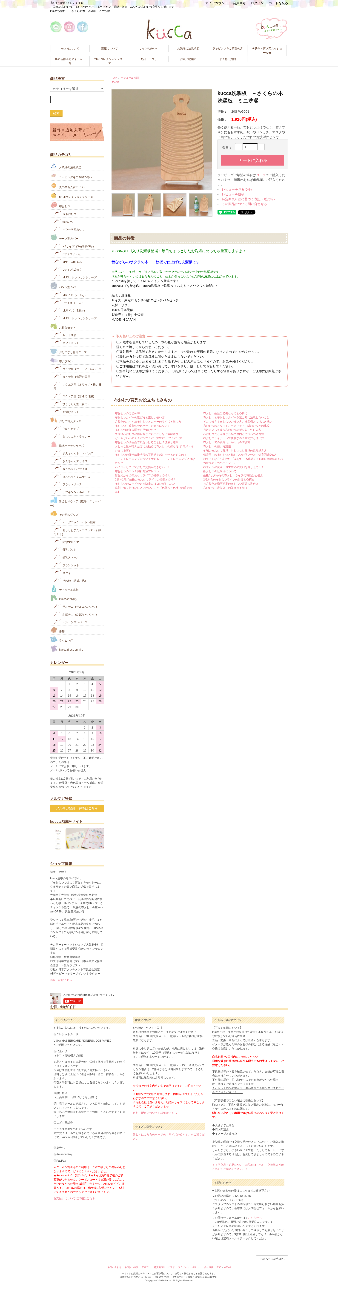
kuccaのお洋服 (67, 598)
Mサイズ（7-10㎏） (74, 295)
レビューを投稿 (233, 194)
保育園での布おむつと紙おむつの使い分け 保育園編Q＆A (239, 454)
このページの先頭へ (272, 1258)
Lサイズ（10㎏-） (73, 302)
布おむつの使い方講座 (217, 446)
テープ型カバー (68, 238)
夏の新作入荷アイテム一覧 (70, 61)
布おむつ (64, 206)
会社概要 (208, 1267)
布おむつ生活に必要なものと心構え (225, 413)
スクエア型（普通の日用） (79, 396)
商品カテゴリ (148, 59)
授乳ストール (70, 557)
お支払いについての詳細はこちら (74, 1198)
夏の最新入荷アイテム (72, 187)
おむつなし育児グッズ (72, 352)
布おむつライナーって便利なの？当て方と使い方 (233, 438)
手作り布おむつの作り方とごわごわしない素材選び (146, 434)
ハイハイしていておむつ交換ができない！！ (142, 467)
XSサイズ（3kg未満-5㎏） (78, 246)
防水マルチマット (73, 541)
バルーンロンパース (74, 622)
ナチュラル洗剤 (130, 77)
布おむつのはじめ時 (127, 413)
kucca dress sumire (70, 649)
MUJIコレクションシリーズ (109, 61)
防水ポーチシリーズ (71, 445)
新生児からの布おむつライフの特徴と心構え (142, 475)
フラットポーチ (72, 484)
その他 (115, 81)
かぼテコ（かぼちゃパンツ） (80, 614)
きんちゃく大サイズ (74, 461)
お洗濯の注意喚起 (188, 48)
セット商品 (69, 335)
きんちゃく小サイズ (74, 469)
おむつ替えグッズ (69, 421)
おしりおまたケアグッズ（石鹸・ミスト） (79, 532)
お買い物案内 (188, 59)
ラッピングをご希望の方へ (75, 177)
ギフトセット (70, 343)
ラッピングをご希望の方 (227, 48)
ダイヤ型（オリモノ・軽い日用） (83, 369)
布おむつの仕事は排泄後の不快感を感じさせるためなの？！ (152, 454)
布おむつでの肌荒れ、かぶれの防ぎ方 (226, 442)
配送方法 (146, 1267)
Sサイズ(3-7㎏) (71, 254)
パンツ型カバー (68, 287)
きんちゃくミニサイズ (76, 476)
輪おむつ (68, 221)
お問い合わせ (114, 1267)
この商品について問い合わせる (244, 204)
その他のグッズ (68, 514)
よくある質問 (227, 59)
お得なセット (67, 327)
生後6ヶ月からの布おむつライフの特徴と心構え (233, 475)
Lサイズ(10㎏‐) (71, 269)
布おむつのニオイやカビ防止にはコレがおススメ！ (146, 483)
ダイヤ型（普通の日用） (77, 376)
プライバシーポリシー (189, 1267)
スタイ (66, 572)
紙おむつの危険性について (219, 471)
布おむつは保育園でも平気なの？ (135, 430)
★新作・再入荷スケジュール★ (267, 50)
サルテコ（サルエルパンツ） (80, 606)
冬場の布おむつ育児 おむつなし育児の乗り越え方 (235, 450)
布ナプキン (65, 361)
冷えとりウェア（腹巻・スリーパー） (75, 503)
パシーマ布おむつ (73, 229)
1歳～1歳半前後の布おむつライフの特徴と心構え (145, 479)
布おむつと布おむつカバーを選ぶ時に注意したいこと (236, 417)
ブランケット (70, 565)
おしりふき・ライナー (76, 436)
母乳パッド (69, 549)
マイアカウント (216, 3)
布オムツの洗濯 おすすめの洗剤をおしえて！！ (233, 467)
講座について (109, 48)
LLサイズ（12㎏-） (74, 310)
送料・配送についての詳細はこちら (155, 1113)
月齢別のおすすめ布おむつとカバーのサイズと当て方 (148, 421)
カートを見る (278, 3)
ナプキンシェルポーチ (76, 492)
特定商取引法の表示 (164, 1267)
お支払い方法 (131, 1267)
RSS (219, 1267)
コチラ (261, 175)
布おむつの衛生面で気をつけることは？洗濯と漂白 (146, 442)
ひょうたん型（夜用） (76, 404)
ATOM (227, 1267)
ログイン (257, 3)
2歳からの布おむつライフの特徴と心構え (229, 479)
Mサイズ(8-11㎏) (72, 261)
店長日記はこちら (61, 980)
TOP (114, 77)
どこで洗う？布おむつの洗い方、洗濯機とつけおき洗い (237, 421)
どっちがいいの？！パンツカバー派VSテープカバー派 (148, 438)
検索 (56, 113)
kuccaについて (70, 48)
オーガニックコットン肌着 (79, 522)
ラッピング (65, 640)
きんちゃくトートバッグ (77, 453)
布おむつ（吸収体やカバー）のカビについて (142, 425)
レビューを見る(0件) (237, 189)
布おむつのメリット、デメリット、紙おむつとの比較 (236, 425)
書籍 (61, 631)
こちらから (255, 1217)
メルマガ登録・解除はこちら (77, 808)
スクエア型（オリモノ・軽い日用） (77, 386)
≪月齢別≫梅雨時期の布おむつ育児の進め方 (230, 483)
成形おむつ (69, 214)
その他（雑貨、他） (74, 580)
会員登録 (239, 3)
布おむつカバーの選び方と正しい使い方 (140, 417)
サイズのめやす (148, 48)
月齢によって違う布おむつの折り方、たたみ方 (232, 430)
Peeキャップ (70, 428)
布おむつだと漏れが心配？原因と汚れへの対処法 (233, 434)
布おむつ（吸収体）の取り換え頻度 (225, 487)
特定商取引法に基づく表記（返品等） (249, 199)
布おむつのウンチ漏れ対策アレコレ (137, 471)
